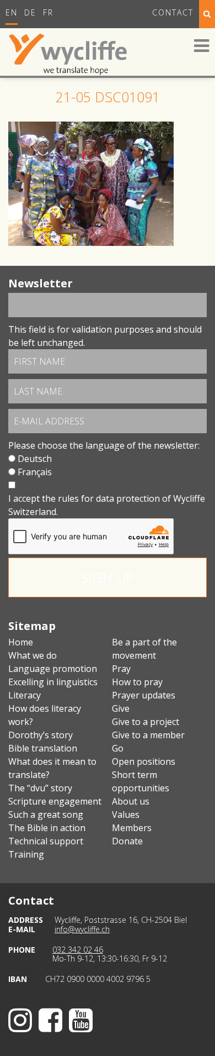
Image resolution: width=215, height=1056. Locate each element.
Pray (121, 669)
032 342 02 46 (77, 949)
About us (130, 801)
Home (20, 642)
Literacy (24, 695)
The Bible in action (46, 828)
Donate (127, 841)
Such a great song (45, 814)
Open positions (143, 761)
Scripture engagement (54, 801)
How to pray (137, 682)
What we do (32, 655)
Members (132, 828)
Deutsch (35, 459)
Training (26, 854)
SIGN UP (107, 577)
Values (125, 814)
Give (121, 708)
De (30, 12)
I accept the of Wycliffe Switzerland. (106, 505)
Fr (48, 12)
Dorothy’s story (40, 735)
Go (117, 748)
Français (35, 472)
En (12, 12)
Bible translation (42, 748)
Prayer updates (143, 695)
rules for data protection (109, 498)
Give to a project (145, 722)
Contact (173, 12)
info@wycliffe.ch (82, 929)
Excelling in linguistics (53, 682)
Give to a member (148, 735)
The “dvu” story (40, 788)
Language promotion (52, 669)
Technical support (45, 841)
